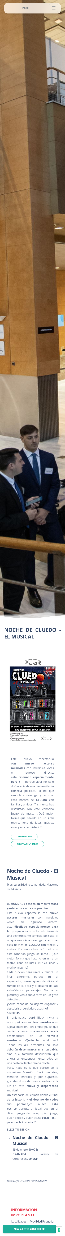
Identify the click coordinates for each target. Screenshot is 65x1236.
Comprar (32, 1159)
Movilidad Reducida (41, 1221)
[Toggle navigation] (53, 8)
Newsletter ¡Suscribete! (29, 1229)
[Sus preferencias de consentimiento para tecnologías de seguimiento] (59, 1230)
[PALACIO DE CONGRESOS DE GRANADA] (25, 8)
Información (24, 836)
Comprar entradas (27, 844)
